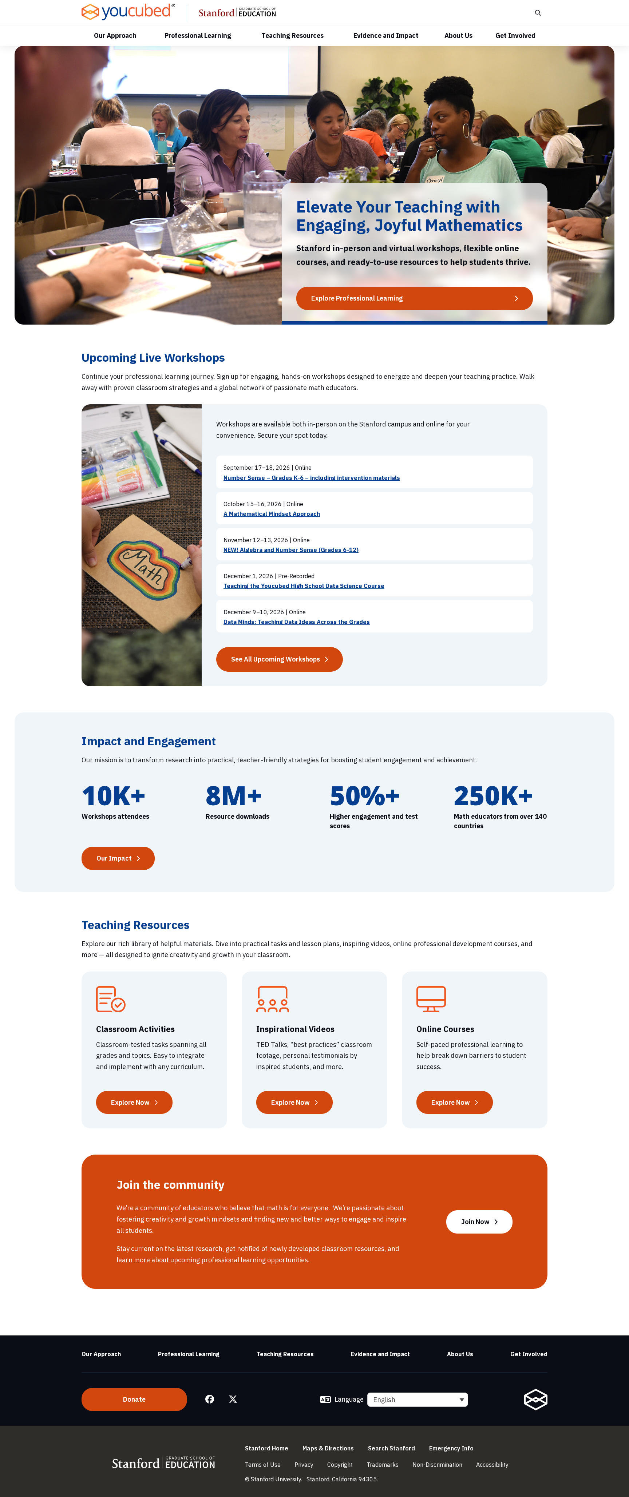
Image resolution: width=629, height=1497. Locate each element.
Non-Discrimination (437, 1464)
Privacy (303, 1464)
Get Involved (515, 35)
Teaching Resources (292, 35)
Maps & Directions (328, 1448)
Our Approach (115, 35)
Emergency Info (451, 1448)
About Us (458, 35)
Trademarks (383, 1464)
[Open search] (537, 13)
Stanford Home (266, 1448)
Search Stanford (391, 1448)
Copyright (340, 1464)
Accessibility (492, 1464)
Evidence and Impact (386, 35)
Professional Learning (198, 35)
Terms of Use (263, 1464)
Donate (134, 1399)
